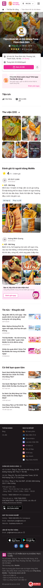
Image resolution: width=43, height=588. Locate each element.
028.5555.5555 (21, 500)
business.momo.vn (16, 523)
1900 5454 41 (13, 495)
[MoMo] (3, 9)
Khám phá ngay (33, 86)
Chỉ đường (25, 58)
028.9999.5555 (8, 500)
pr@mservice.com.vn (14, 532)
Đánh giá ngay (10, 295)
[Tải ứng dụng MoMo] (14, 540)
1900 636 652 (19, 518)
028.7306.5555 (20, 498)
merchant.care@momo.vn (16, 521)
